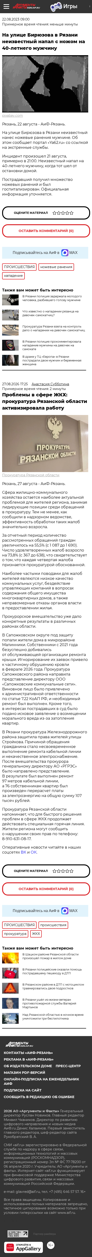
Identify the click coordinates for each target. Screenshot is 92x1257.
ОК (34, 852)
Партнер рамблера (44, 1233)
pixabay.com (12, 115)
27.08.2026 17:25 (15, 384)
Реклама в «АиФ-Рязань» (29, 1059)
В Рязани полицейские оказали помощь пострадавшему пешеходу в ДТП (52, 971)
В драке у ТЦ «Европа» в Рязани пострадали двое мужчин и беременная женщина (51, 360)
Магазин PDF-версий (24, 1072)
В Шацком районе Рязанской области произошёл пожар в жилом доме (50, 956)
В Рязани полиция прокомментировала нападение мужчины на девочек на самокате (51, 345)
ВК (23, 852)
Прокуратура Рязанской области (30, 475)
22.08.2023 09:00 (15, 19)
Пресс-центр (68, 1066)
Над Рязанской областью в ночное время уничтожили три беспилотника (53, 1016)
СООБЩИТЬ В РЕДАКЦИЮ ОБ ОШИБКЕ (39, 1097)
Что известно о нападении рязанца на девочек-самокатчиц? (50, 313)
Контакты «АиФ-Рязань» (28, 1053)
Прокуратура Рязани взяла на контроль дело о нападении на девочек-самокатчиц (53, 328)
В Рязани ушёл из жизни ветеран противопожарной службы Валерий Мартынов (49, 1003)
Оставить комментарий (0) (46, 231)
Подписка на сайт (23, 1090)
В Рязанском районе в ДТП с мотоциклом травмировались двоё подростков (53, 986)
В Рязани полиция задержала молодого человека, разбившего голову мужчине (52, 298)
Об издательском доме (28, 1066)
